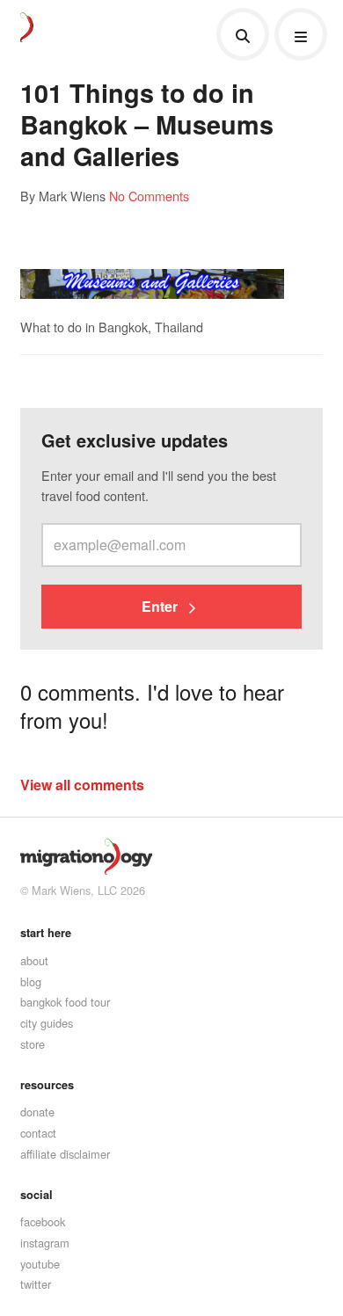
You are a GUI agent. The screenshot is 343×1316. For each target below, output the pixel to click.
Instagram (44, 1242)
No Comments (149, 195)
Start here (45, 933)
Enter (161, 606)
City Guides (46, 1022)
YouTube (40, 1263)
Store (32, 1044)
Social (36, 1195)
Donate (37, 1111)
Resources (47, 1085)
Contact (38, 1132)
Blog (30, 981)
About (34, 960)
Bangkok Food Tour (65, 1001)
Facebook (42, 1221)
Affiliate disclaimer (65, 1153)
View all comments (82, 784)
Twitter (35, 1284)
